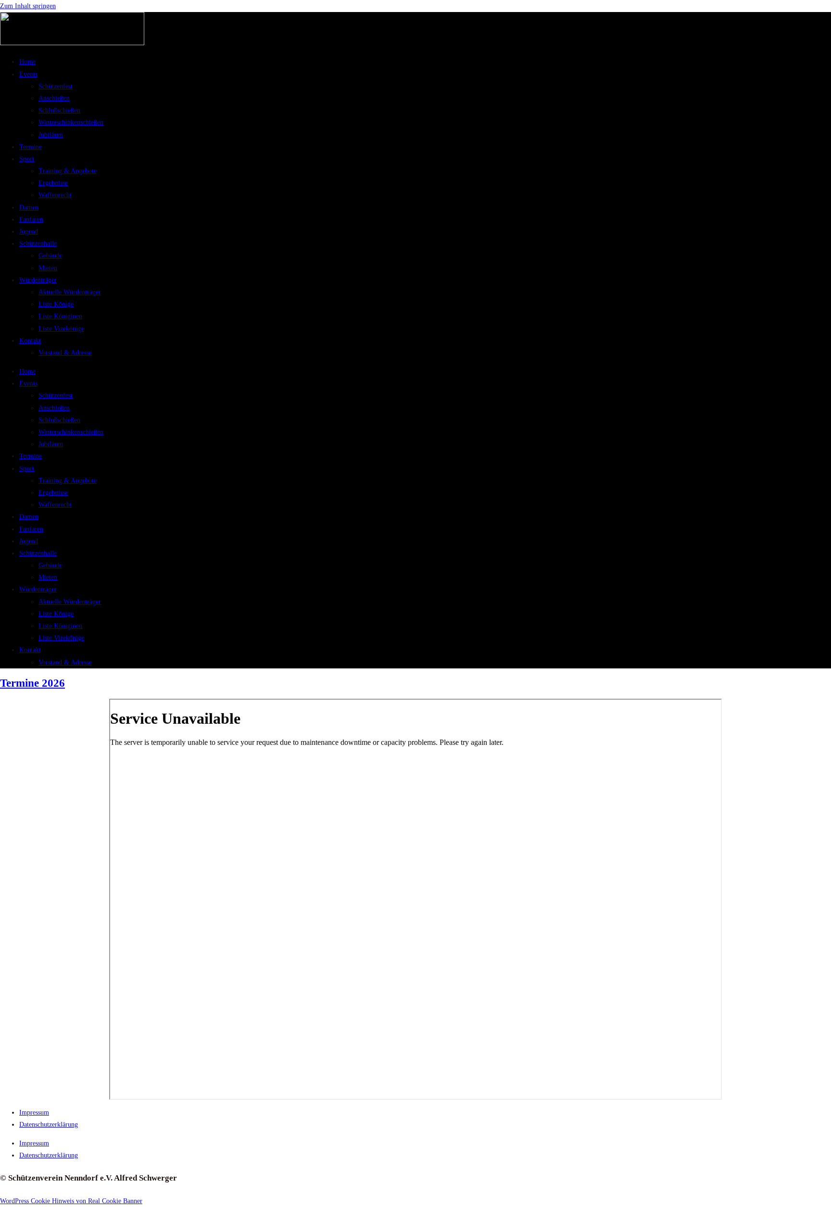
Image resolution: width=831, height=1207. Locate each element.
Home (27, 61)
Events (28, 74)
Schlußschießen (59, 110)
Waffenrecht (55, 195)
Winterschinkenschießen (70, 122)
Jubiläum (50, 134)
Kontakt (30, 340)
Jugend (28, 231)
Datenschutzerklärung (48, 1124)
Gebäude (50, 255)
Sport (26, 159)
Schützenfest (55, 86)
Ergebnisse (53, 183)
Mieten (47, 268)
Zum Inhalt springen (28, 6)
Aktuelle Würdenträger (69, 292)
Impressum (34, 1112)
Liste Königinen (60, 316)
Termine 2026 (32, 683)
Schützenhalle (38, 243)
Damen (28, 207)
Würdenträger (38, 280)
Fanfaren (31, 219)
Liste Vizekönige (61, 328)
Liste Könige (56, 304)
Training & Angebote (67, 171)
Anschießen (54, 98)
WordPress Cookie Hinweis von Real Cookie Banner (71, 1201)
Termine (30, 147)
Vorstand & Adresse (65, 352)
